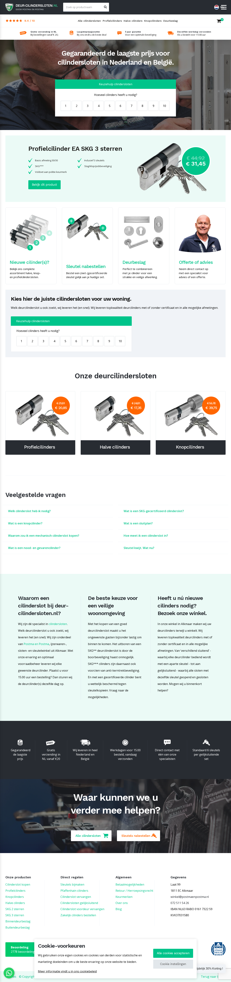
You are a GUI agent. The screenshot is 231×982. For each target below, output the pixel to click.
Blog (119, 909)
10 (164, 106)
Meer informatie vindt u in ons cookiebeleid (67, 971)
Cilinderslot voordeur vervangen (82, 909)
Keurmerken (124, 897)
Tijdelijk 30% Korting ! (209, 968)
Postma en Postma (36, 644)
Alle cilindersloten (89, 20)
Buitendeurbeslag (17, 927)
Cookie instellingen (173, 964)
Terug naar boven (213, 977)
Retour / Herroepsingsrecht (134, 891)
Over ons (122, 903)
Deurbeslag (170, 20)
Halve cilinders (133, 20)
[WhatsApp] (9, 973)
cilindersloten (58, 624)
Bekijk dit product (44, 184)
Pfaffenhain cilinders (74, 891)
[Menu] (224, 7)
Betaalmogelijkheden (130, 884)
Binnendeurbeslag (17, 921)
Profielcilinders (112, 20)
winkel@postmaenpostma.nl (190, 897)
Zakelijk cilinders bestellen (78, 915)
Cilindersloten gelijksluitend (79, 903)
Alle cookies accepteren (173, 953)
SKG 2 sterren (14, 909)
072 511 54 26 (180, 903)
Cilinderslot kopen (17, 884)
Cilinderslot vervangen (75, 897)
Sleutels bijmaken (72, 884)
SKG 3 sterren (14, 915)
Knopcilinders (153, 20)
